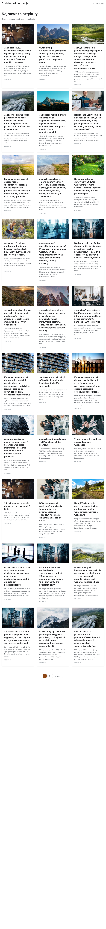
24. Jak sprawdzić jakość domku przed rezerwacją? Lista (17, 506)
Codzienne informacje (15, 3)
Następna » (58, 676)
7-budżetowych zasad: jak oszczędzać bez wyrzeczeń (87, 442)
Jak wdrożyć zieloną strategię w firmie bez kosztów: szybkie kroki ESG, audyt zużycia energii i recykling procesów (17, 249)
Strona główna (98, 3)
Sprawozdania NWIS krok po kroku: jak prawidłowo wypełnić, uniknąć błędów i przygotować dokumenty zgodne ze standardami (17, 637)
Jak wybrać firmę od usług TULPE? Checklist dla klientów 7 (52, 442)
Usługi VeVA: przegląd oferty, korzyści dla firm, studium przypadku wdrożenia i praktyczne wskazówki (86, 509)
